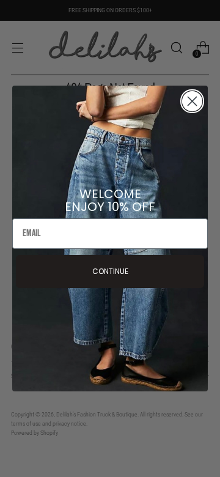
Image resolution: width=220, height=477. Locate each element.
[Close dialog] (192, 101)
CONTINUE (110, 271)
